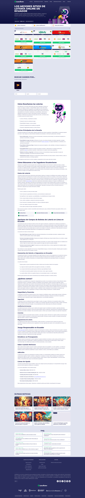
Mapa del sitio (28, 469)
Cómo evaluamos (28, 466)
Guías (64, 1)
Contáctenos (28, 464)
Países (51, 1)
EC (15, 481)
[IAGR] (20, 490)
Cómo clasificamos (28, 467)
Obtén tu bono (23, 41)
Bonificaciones (42, 462)
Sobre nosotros (28, 462)
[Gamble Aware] (54, 490)
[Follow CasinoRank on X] (62, 481)
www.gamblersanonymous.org (40, 376)
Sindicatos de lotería (57, 1)
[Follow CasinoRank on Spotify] (67, 481)
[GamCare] (32, 490)
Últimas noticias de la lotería (56, 462)
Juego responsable (21, 329)
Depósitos (46, 1)
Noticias (69, 1)
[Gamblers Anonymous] (25, 490)
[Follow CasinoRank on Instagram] (60, 481)
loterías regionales (45, 141)
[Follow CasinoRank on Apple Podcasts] (70, 481)
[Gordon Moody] (41, 490)
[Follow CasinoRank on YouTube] (65, 481)
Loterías (30, 1)
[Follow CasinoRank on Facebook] (58, 481)
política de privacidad (42, 467)
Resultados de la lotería (38, 1)
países (26, 149)
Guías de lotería (29, 180)
